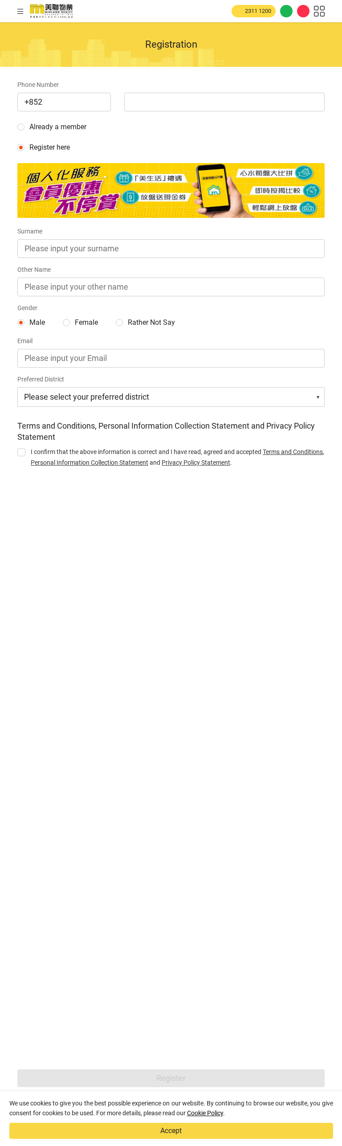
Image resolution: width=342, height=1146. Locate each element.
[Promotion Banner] (171, 190)
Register (171, 1078)
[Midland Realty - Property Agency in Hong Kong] (51, 11)
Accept (171, 1130)
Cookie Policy (205, 1113)
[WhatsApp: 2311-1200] (286, 11)
